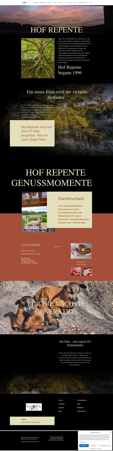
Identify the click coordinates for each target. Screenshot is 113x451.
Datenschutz (81, 411)
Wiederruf (80, 407)
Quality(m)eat (42, 2)
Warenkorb (70, 2)
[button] (110, 432)
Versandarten (81, 400)
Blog (55, 2)
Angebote (35, 2)
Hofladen (49, 2)
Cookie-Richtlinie (92, 448)
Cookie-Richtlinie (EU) (82, 2)
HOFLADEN (37, 327)
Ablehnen (94, 445)
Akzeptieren (84, 445)
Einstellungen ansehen (105, 445)
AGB (75, 2)
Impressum (99, 448)
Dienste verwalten (83, 442)
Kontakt (60, 2)
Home (60, 400)
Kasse (64, 2)
